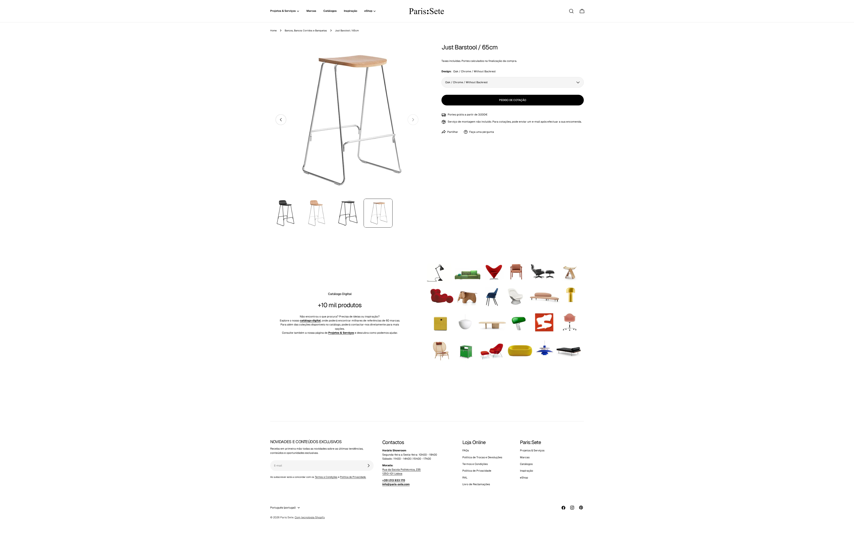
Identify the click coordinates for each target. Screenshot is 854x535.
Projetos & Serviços (532, 450)
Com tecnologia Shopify (310, 517)
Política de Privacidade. (353, 476)
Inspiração (526, 470)
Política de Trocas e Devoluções (482, 457)
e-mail (536, 121)
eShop (524, 477)
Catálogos (526, 464)
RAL (464, 477)
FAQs (465, 450)
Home (273, 30)
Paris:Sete (287, 517)
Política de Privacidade (476, 470)
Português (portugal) (283, 507)
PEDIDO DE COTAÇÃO (512, 100)
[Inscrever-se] (368, 465)
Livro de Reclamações (476, 484)
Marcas (525, 457)
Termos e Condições (326, 476)
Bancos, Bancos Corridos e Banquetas (306, 30)
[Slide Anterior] (281, 119)
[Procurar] (571, 11)
